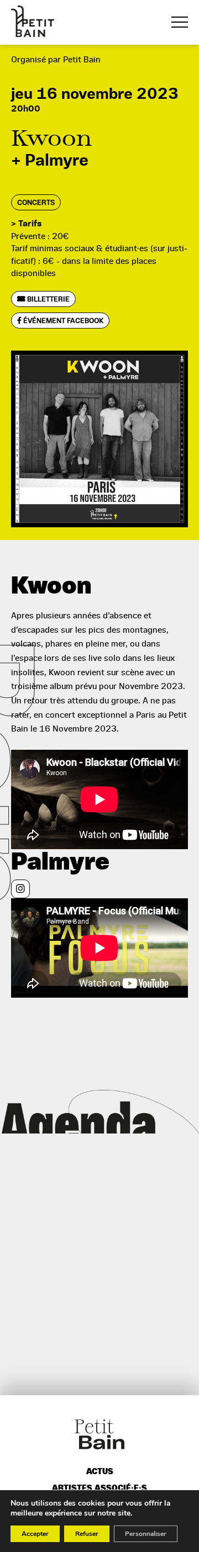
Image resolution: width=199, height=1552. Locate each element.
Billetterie (47, 299)
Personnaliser (145, 1533)
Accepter (35, 1533)
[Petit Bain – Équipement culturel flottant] (32, 21)
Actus (99, 1472)
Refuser (86, 1533)
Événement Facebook (62, 320)
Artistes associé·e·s (99, 1488)
